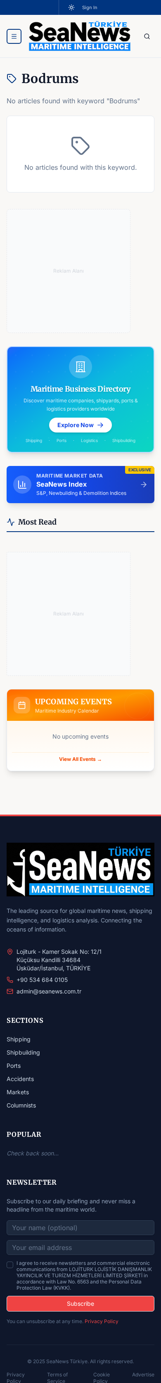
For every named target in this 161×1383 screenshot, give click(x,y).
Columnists (21, 1105)
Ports (14, 1065)
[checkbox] (10, 1265)
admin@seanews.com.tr (49, 991)
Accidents (20, 1078)
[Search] (147, 36)
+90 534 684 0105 (42, 979)
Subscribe (80, 1303)
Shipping (19, 1039)
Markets (18, 1091)
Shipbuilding (23, 1052)
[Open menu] (14, 36)
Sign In (89, 7)
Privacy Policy (101, 1321)
